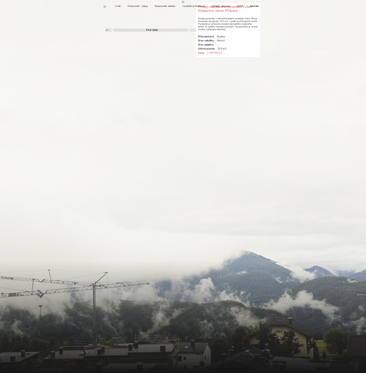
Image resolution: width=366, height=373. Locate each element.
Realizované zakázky (165, 6)
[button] (112, 30)
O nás (118, 6)
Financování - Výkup (138, 6)
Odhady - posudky (221, 6)
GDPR (240, 6)
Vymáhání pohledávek (193, 6)
